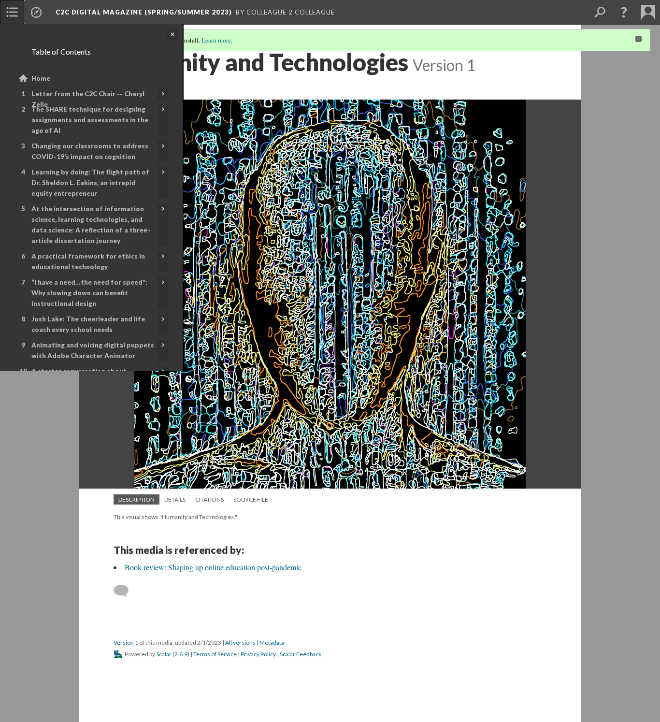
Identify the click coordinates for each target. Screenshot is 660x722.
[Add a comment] (125, 591)
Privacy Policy (258, 654)
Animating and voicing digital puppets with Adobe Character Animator (92, 350)
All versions (240, 642)
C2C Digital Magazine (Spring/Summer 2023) (144, 12)
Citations (209, 499)
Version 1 (126, 642)
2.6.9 (180, 654)
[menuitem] (12, 12)
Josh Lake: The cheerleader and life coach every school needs (88, 324)
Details (175, 499)
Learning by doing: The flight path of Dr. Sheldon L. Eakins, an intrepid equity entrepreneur (90, 182)
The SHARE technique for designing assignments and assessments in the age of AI (89, 119)
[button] (624, 12)
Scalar (164, 654)
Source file (250, 499)
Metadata (271, 642)
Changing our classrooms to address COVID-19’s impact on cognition (89, 151)
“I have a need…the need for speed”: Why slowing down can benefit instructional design (89, 292)
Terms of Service (215, 654)
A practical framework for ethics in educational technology (88, 261)
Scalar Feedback (300, 654)
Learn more (216, 40)
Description (136, 499)
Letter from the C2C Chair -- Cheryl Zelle (87, 99)
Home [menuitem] (40, 78)
